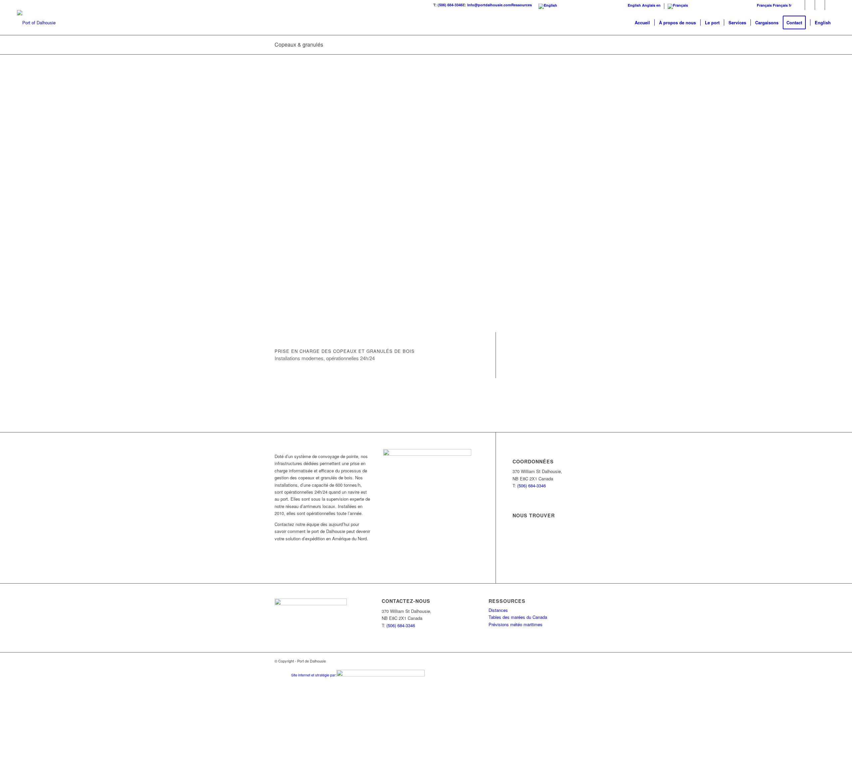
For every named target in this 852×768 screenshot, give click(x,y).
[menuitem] (642, 22)
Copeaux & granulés (299, 44)
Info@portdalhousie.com (489, 4)
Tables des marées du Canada (518, 617)
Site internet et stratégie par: (313, 674)
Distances (498, 610)
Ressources (521, 4)
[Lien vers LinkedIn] (820, 5)
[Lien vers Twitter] (800, 5)
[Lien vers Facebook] (810, 5)
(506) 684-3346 (450, 4)
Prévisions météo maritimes (515, 624)
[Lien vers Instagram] (830, 5)
